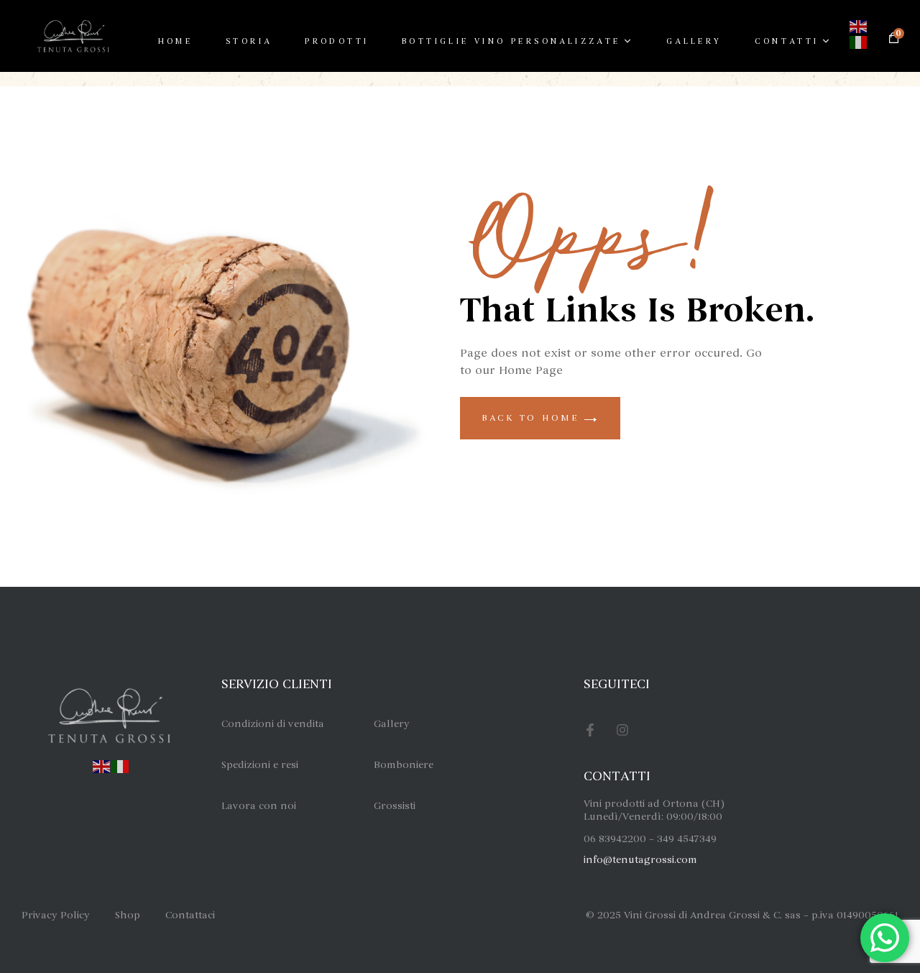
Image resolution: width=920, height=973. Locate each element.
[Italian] (120, 764)
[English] (859, 24)
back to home (533, 418)
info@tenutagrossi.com (640, 860)
